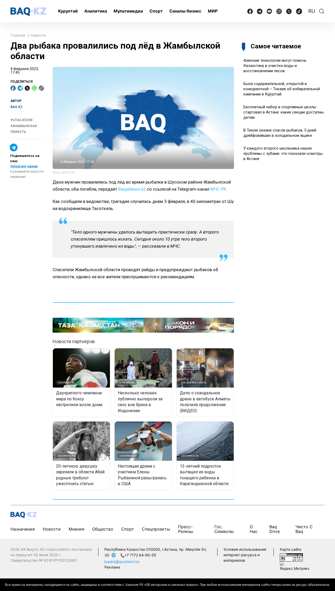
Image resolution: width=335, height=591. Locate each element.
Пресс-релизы (185, 529)
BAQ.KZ (16, 107)
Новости (38, 35)
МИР (212, 11)
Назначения (22, 529)
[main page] (28, 11)
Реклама (112, 567)
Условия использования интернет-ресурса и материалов (245, 554)
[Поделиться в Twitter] (27, 88)
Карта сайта (290, 549)
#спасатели (21, 120)
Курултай (68, 11)
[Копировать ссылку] (41, 88)
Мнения (76, 529)
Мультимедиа (128, 11)
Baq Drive (274, 529)
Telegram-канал (24, 166)
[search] (322, 11)
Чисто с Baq (304, 529)
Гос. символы (224, 529)
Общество (102, 529)
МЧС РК (218, 189)
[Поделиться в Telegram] (20, 88)
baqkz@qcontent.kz (121, 561)
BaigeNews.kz (132, 189)
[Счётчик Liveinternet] (291, 557)
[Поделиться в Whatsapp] (34, 88)
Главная (17, 35)
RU (311, 11)
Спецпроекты (156, 529)
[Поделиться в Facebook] (13, 88)
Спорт (156, 11)
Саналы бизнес (185, 11)
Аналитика (95, 11)
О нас (254, 529)
